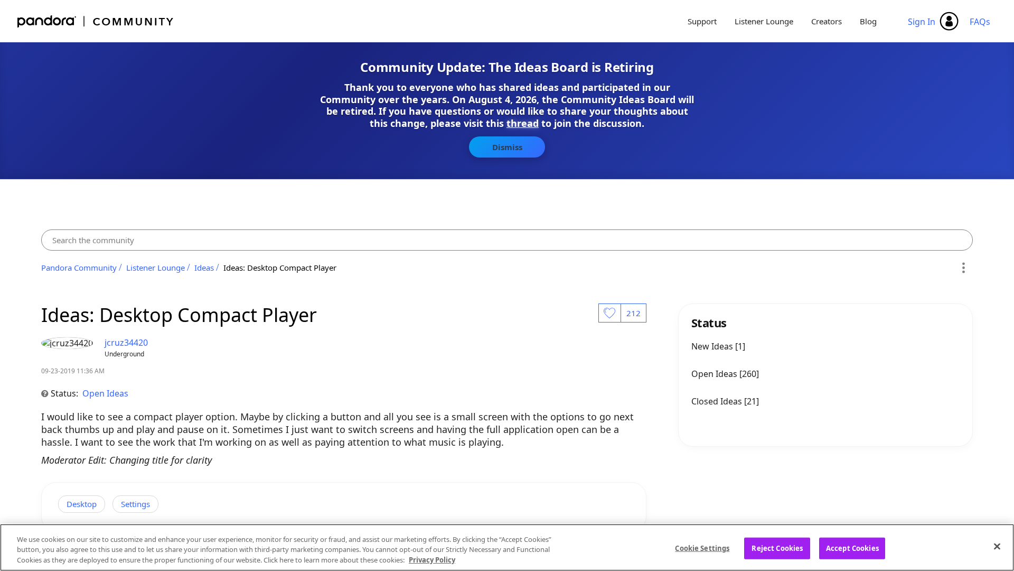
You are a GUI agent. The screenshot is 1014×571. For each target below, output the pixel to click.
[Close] (997, 546)
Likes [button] (609, 313)
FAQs (980, 21)
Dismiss (507, 147)
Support (702, 21)
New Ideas (713, 346)
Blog (868, 21)
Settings (135, 504)
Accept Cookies (852, 547)
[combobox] (507, 240)
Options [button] (963, 267)
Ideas (204, 267)
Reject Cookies (777, 547)
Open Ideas (105, 393)
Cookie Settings (702, 547)
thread (522, 123)
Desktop (82, 504)
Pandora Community (96, 21)
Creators (826, 21)
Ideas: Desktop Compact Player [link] (279, 267)
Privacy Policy (432, 560)
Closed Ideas (717, 401)
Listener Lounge (764, 21)
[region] (507, 547)
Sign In (921, 21)
